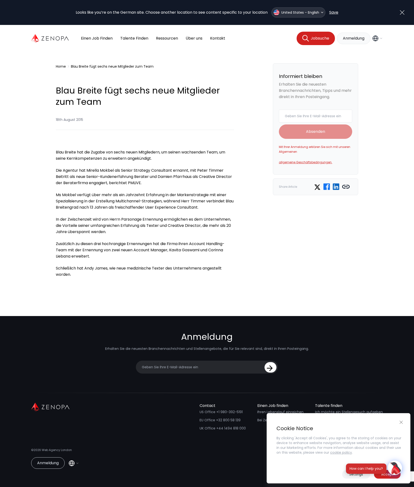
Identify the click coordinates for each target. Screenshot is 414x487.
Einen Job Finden (97, 38)
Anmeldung (353, 38)
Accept (387, 474)
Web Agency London (57, 450)
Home (61, 66)
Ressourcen (167, 38)
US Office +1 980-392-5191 (221, 412)
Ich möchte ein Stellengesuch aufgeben (349, 412)
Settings (356, 474)
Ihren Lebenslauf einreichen (280, 412)
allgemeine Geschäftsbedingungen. (305, 162)
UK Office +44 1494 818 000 (223, 428)
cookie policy (341, 452)
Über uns (194, 38)
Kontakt (217, 38)
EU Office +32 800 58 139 (220, 420)
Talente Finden (134, 38)
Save (333, 12)
